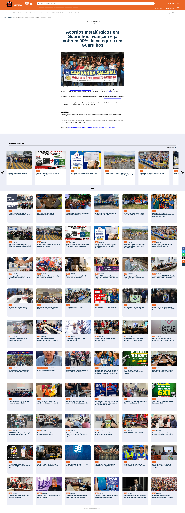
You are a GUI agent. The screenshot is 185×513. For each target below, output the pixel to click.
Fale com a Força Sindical (178, 3)
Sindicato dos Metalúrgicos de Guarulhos (80, 90)
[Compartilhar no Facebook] (183, 248)
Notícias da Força (29, 12)
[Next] (182, 172)
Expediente (64, 12)
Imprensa (36, 12)
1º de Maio (41, 7)
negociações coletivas (59, 7)
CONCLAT (58, 12)
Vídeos (41, 12)
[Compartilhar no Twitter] (183, 251)
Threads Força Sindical (168, 3)
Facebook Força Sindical (166, 3)
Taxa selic (75, 7)
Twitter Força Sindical (170, 3)
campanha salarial (49, 7)
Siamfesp (108, 91)
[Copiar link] (183, 261)
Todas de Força (170, 147)
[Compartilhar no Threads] (183, 258)
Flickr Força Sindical (175, 3)
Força (9, 17)
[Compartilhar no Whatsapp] (183, 254)
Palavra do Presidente (18, 12)
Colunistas (47, 12)
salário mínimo (68, 7)
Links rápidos (169, 8)
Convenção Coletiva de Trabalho (112, 98)
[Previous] (2, 172)
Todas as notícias (175, 12)
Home (5, 17)
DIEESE (52, 12)
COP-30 (77, 12)
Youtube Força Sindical (173, 3)
